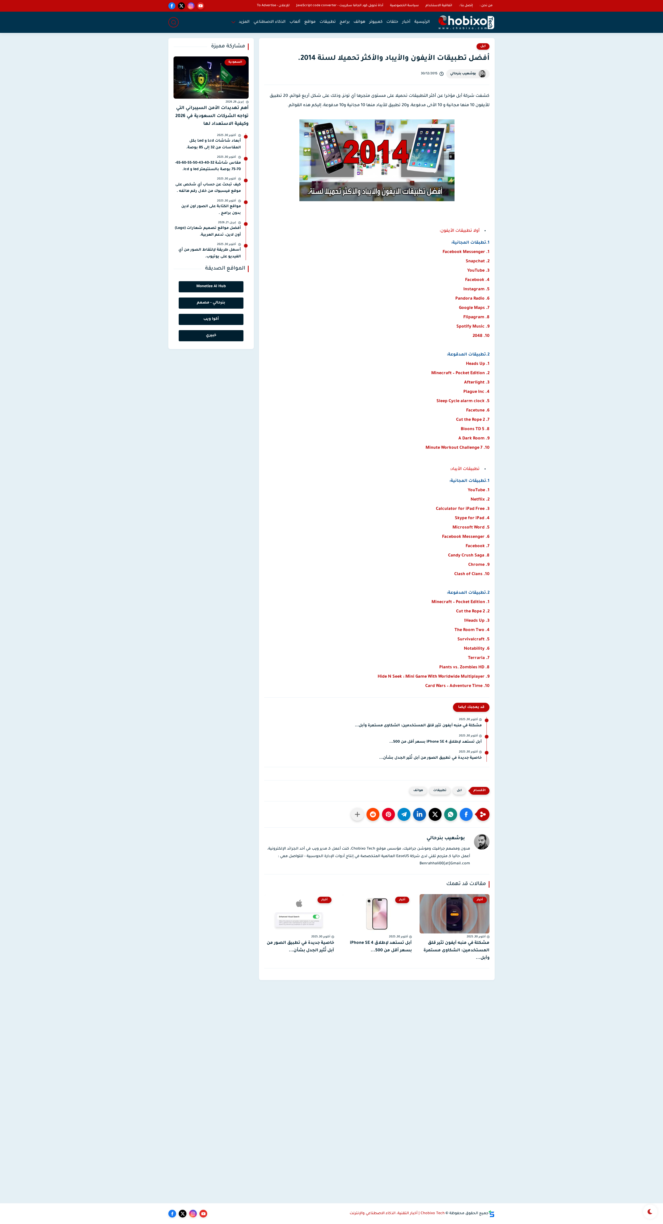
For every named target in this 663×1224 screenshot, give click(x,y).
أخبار (406, 22)
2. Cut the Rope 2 (472, 611)
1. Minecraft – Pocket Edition (460, 602)
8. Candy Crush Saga (468, 555)
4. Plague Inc (476, 392)
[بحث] (173, 22)
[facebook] (171, 5)
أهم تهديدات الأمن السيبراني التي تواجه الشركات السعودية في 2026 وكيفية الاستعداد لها (212, 116)
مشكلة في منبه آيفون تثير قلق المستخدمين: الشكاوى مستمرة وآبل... (418, 726)
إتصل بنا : (466, 6)
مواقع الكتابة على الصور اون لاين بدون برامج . (211, 210)
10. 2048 (481, 336)
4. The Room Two (472, 630)
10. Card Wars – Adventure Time (457, 686)
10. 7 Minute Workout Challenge (457, 448)
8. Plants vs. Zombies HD (464, 667)
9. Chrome (478, 565)
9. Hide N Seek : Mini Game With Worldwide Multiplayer (433, 677)
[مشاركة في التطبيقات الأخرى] (357, 814)
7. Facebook (477, 546)
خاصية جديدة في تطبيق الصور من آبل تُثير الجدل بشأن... (430, 758)
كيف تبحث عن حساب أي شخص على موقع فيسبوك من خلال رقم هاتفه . (208, 188)
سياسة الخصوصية (404, 6)
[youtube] (200, 5)
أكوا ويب (211, 319)
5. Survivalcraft (473, 639)
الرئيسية (422, 22)
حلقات (392, 22)
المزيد (244, 22)
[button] (466, 814)
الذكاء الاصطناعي (270, 22)
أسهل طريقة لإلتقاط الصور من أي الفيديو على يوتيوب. (209, 253)
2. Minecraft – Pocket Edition (460, 373)
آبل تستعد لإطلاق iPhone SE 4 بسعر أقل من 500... (435, 742)
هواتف (359, 22)
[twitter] (181, 5)
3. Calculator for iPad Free (462, 509)
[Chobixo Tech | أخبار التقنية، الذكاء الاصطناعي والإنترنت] (466, 22)
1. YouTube (478, 490)
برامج (345, 22)
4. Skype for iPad (472, 518)
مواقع (310, 22)
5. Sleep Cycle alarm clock (462, 401)
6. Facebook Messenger (465, 537)
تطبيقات (328, 22)
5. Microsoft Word (470, 527)
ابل (483, 46)
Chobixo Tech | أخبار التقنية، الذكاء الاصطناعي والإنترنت (397, 1214)
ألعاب (295, 22)
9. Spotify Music (472, 326)
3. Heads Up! (476, 621)
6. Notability (476, 649)
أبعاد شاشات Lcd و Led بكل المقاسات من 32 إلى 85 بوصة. (213, 144)
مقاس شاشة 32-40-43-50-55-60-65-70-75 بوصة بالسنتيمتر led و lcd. (208, 166)
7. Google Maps (474, 308)
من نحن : (486, 6)
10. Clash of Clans (471, 574)
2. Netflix (480, 499)
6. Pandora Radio (472, 298)
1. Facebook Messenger (466, 252)
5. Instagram (476, 289)
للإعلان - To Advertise (273, 6)
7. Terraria (478, 658)
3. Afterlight (476, 382)
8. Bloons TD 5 (475, 429)
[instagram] (191, 5)
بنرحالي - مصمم (211, 303)
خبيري (211, 336)
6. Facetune (477, 410)
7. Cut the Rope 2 (472, 420)
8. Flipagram (476, 317)
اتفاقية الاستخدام (439, 6)
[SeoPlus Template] (491, 1213)
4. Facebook (477, 280)
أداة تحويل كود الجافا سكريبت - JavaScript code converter (339, 6)
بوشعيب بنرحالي (463, 74)
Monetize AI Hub (211, 287)
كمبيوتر (376, 22)
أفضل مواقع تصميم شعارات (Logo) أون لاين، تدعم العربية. (208, 231)
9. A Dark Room (473, 438)
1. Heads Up (477, 364)
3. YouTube (478, 271)
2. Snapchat (477, 261)
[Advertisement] (376, 1016)
